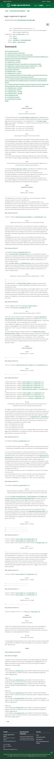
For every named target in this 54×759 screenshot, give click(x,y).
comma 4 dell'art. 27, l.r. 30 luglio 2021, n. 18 (26, 574)
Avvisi (37, 735)
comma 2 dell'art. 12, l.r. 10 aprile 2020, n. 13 (26, 593)
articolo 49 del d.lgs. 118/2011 (19, 169)
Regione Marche (7, 1)
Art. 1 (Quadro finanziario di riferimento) (15, 53)
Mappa (48, 1)
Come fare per (39, 739)
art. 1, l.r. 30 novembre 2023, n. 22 (19, 683)
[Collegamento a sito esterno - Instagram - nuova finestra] (42, 5)
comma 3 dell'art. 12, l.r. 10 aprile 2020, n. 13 (26, 595)
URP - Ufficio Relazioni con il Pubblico (42, 742)
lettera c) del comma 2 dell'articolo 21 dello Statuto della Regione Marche (26, 497)
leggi (28, 11)
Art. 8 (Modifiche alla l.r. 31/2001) (13, 71)
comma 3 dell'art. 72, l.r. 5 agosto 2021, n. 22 (32, 394)
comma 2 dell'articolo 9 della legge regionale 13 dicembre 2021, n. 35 (26, 318)
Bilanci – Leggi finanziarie (19, 42)
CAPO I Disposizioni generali (12, 51)
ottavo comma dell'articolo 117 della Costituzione (24, 496)
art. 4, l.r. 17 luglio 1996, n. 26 (33, 612)
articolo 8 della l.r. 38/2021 (25, 283)
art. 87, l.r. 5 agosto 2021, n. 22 (37, 398)
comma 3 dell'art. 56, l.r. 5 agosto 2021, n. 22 (32, 385)
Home (6, 11)
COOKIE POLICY (31, 756)
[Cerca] (50, 5)
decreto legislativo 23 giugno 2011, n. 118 (31, 117)
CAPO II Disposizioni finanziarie (12, 60)
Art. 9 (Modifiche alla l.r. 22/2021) (13, 73)
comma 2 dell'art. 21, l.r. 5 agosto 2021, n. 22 (32, 382)
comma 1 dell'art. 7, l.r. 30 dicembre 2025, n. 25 (21, 263)
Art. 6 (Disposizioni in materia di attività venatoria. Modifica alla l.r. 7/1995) (23, 66)
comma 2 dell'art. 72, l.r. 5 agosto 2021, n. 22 (33, 393)
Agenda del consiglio (40, 737)
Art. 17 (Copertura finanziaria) (12, 97)
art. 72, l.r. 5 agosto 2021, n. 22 (37, 396)
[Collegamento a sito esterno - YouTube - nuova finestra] (41, 5)
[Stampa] (47, 24)
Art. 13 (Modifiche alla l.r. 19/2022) (13, 88)
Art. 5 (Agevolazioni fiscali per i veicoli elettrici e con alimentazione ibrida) (23, 64)
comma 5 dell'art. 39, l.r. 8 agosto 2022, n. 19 (26, 539)
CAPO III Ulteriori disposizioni (12, 69)
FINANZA (15, 38)
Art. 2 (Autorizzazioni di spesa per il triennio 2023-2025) (19, 55)
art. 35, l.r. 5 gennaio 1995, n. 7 (30, 306)
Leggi (7, 721)
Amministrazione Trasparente (24, 733)
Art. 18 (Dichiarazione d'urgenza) (13, 99)
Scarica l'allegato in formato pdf (13, 652)
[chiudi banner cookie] (51, 753)
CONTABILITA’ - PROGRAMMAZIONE (22, 40)
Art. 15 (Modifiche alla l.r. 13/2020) (13, 92)
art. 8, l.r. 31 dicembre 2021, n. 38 (22, 307)
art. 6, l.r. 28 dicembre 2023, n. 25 (22, 252)
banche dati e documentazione (17, 11)
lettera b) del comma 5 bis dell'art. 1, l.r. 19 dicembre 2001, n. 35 (31, 217)
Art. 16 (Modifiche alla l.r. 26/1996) (13, 93)
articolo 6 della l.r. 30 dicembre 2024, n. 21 (21, 254)
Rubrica (44, 1)
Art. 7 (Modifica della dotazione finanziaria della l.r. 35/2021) (20, 68)
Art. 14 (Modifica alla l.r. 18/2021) (13, 90)
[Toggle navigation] (2, 5)
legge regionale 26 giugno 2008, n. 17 (38, 511)
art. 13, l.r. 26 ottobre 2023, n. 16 (18, 671)
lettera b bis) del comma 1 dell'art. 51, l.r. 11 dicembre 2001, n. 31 (32, 365)
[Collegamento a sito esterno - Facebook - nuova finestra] (39, 5)
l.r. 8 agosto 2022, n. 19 (41, 542)
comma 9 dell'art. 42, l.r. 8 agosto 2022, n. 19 (26, 541)
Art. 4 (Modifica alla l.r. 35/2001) (13, 62)
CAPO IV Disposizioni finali (11, 95)
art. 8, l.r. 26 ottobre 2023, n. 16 (21, 441)
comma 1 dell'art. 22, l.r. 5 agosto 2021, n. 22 (32, 384)
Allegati (7, 101)
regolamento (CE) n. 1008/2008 (39, 417)
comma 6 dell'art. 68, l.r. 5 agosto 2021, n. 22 (32, 387)
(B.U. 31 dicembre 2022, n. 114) (21, 34)
